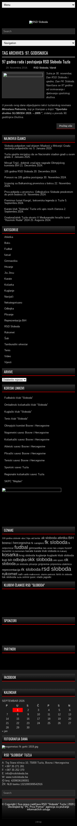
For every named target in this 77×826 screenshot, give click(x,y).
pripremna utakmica (61, 564)
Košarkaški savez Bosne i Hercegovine (26, 439)
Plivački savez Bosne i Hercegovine (25, 453)
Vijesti (53, 67)
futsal (7, 254)
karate (29, 551)
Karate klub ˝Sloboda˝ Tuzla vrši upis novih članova (33, 208)
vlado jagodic (44, 577)
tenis (58, 574)
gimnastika (35, 548)
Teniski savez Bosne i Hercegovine (24, 460)
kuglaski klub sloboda (60, 555)
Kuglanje (9, 290)
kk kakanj (62, 551)
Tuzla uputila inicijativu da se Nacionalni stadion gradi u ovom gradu (39, 155)
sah (20, 574)
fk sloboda (56, 542)
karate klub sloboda (45, 551)
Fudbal (8, 248)
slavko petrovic (48, 574)
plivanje (33, 564)
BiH (71, 538)
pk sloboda (22, 564)
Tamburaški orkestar (16, 344)
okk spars (58, 560)
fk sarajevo (37, 543)
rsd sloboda (56, 568)
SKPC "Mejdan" (13, 481)
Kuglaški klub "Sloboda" (18, 411)
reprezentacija (11, 569)
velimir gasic (29, 577)
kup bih (7, 560)
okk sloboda (39, 559)
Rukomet (9, 332)
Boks (7, 242)
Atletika (8, 237)
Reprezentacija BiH (15, 320)
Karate (8, 278)
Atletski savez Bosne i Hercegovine (24, 446)
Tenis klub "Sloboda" (16, 418)
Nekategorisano (13, 302)
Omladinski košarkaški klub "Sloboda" (26, 404)
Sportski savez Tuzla (16, 467)
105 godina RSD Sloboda (18, 171)
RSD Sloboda (41, 67)
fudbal (21, 547)
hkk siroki (47, 548)
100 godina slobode (11, 538)
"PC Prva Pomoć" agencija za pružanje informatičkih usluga (46, 808)
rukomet (9, 573)
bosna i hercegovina (16, 543)
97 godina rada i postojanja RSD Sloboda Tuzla (36, 62)
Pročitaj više (65, 126)
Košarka (9, 284)
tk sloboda (67, 574)
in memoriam (18, 551)
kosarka (10, 554)
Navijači (8, 296)
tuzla (19, 577)
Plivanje (8, 314)
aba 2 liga (25, 538)
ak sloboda (49, 538)
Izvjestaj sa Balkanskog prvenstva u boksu (29, 183)
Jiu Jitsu (9, 272)
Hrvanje (8, 266)
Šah (6, 338)
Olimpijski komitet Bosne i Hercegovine (26, 425)
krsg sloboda (27, 555)
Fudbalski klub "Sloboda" (18, 397)
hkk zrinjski (58, 548)
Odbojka (9, 308)
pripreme (44, 564)
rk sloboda (31, 569)
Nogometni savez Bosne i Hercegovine (26, 432)
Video (7, 356)
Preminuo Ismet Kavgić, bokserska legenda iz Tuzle (34, 200)
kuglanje (41, 555)
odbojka (20, 559)
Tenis (7, 350)
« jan (5, 731)
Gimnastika (10, 260)
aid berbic (35, 538)
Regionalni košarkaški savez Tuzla (24, 474)
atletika (62, 538)
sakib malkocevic (31, 574)
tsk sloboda (9, 577)
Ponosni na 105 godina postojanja (23, 177)
